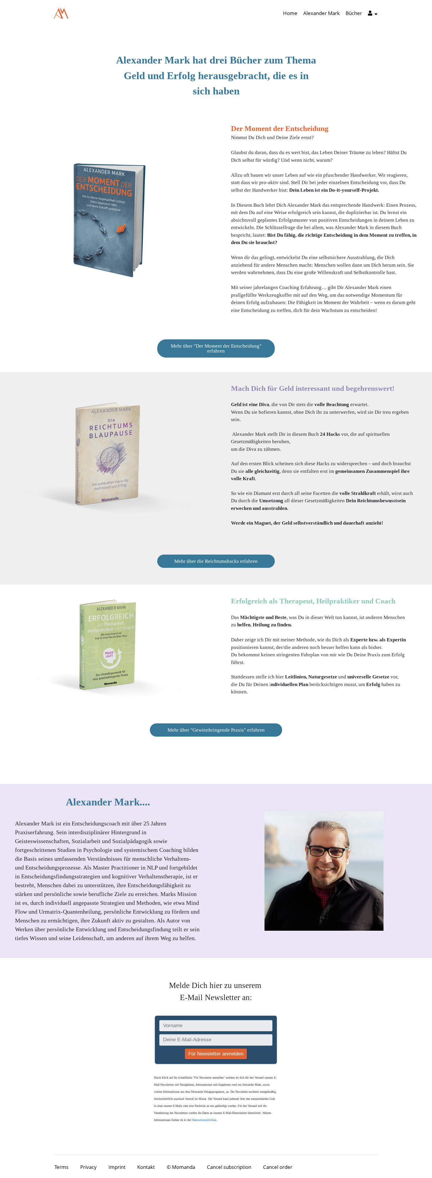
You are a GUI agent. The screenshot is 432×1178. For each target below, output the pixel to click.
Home (290, 13)
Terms (61, 1167)
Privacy (88, 1167)
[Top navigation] (373, 14)
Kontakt (146, 1167)
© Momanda (181, 1167)
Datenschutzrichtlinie (204, 1120)
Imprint (116, 1167)
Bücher (354, 13)
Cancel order (277, 1167)
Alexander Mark (321, 13)
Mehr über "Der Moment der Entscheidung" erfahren (216, 348)
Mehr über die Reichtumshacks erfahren (216, 561)
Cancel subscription (229, 1167)
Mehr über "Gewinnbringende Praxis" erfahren (216, 730)
